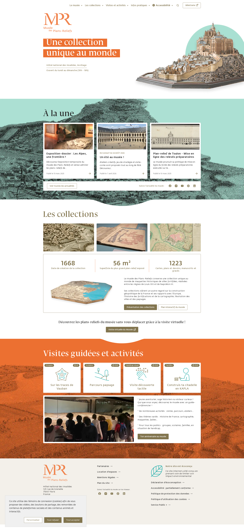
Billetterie (190, 5)
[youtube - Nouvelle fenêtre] (182, 185)
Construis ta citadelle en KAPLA (182, 386)
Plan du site (103, 483)
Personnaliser (33, 520)
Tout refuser (53, 520)
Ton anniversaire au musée (153, 436)
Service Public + (159, 505)
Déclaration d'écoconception (166, 482)
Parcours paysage (102, 385)
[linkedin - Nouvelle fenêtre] (194, 185)
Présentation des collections (140, 307)
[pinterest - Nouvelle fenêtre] (188, 185)
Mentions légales (106, 477)
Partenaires (103, 466)
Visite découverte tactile (142, 386)
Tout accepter (73, 520)
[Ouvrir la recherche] (177, 5)
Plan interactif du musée (173, 307)
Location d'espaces (107, 471)
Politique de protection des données (170, 493)
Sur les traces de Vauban (62, 386)
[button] (76, 5)
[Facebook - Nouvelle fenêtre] (170, 185)
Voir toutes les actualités (62, 186)
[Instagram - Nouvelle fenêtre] (176, 185)
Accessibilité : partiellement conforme (170, 488)
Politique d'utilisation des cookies (169, 499)
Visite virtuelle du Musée (120, 329)
